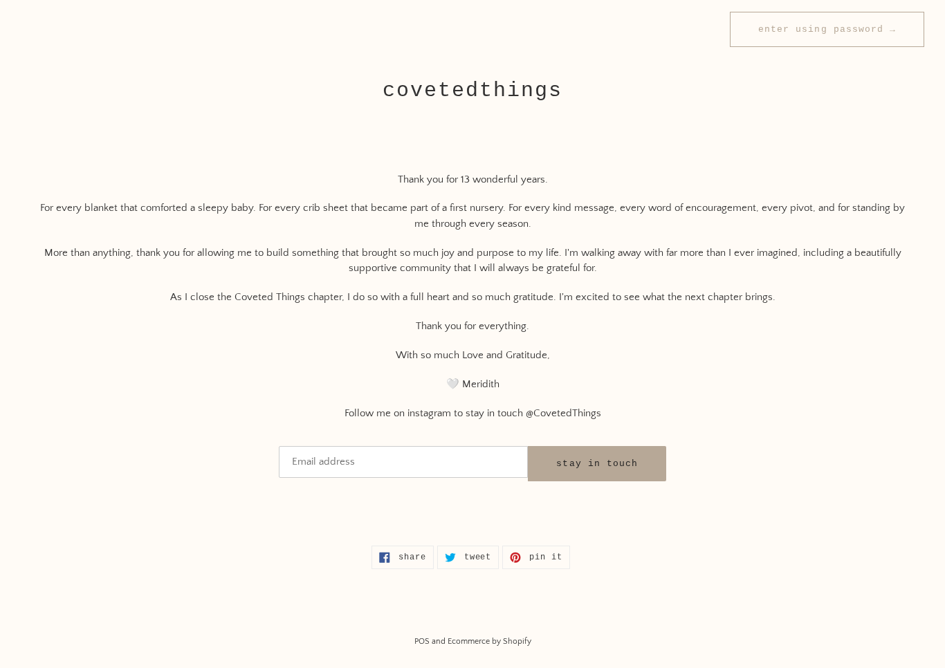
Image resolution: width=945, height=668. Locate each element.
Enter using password (827, 29)
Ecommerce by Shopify (489, 641)
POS (422, 641)
